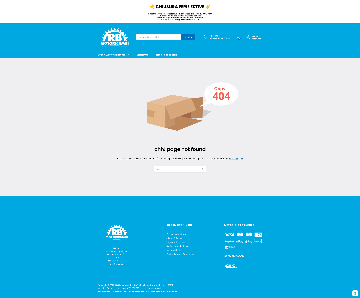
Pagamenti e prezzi (175, 242)
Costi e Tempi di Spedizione (180, 254)
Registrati (257, 38)
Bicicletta (142, 55)
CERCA (188, 37)
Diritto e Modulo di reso (177, 246)
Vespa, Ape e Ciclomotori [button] (112, 55)
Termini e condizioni (165, 55)
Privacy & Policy (174, 238)
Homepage (236, 158)
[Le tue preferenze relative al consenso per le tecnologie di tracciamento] (355, 293)
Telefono (214, 36)
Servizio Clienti (173, 250)
